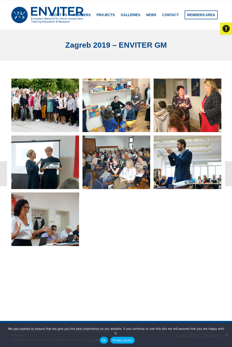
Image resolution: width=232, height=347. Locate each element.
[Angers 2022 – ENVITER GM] (228, 173)
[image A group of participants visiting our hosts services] (118, 107)
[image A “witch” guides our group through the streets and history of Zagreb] (189, 277)
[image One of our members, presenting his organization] (189, 163)
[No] (226, 335)
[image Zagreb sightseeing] (46, 277)
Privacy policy (123, 340)
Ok (104, 340)
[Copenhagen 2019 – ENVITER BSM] (3, 173)
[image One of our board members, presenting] (46, 220)
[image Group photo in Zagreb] (46, 107)
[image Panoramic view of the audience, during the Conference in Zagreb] (118, 163)
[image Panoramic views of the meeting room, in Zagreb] (118, 220)
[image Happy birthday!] (189, 107)
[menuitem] (40, 15)
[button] (226, 28)
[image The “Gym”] (189, 220)
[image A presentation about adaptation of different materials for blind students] (46, 163)
